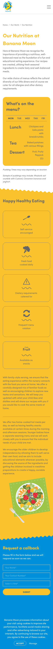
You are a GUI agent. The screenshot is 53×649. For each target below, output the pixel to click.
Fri (43, 118)
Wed (27, 118)
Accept (20, 643)
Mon (11, 118)
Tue (19, 118)
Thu (35, 118)
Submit (26, 592)
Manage (33, 643)
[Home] (8, 7)
